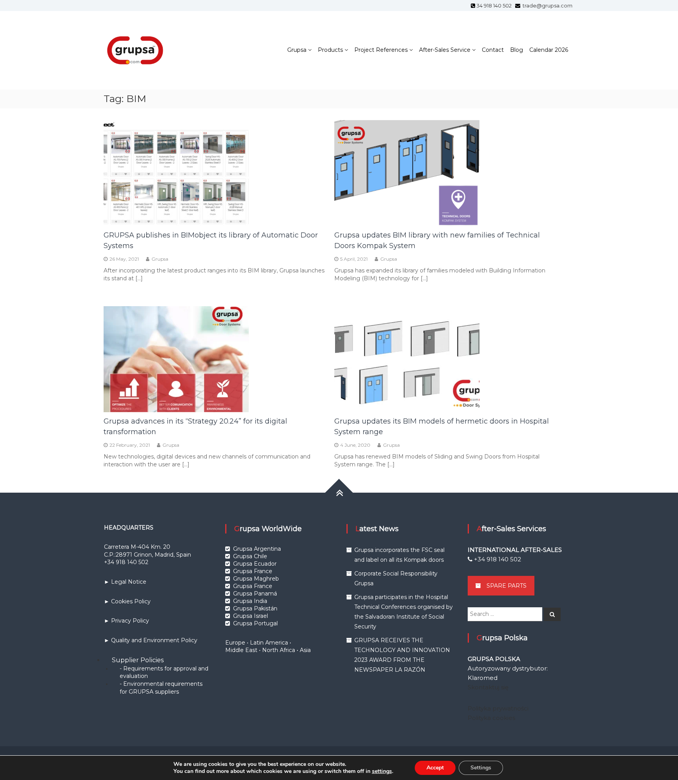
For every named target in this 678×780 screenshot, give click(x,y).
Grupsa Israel (250, 615)
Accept (435, 767)
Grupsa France (252, 571)
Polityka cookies (491, 718)
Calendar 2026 (548, 49)
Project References (381, 49)
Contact (493, 49)
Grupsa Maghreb (256, 578)
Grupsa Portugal (255, 623)
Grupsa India (250, 601)
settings (382, 771)
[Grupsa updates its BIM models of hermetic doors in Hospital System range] (406, 358)
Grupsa (296, 49)
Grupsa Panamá (255, 593)
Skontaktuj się (488, 687)
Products (330, 49)
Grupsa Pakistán (255, 608)
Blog (516, 49)
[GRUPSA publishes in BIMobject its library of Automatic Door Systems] (176, 172)
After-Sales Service (444, 49)
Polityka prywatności (498, 708)
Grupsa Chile (250, 556)
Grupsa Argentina (257, 548)
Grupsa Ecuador (255, 563)
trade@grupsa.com (546, 5)
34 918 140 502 (495, 5)
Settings (480, 767)
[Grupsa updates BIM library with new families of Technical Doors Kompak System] (406, 172)
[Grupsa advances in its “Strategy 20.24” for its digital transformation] (176, 358)
